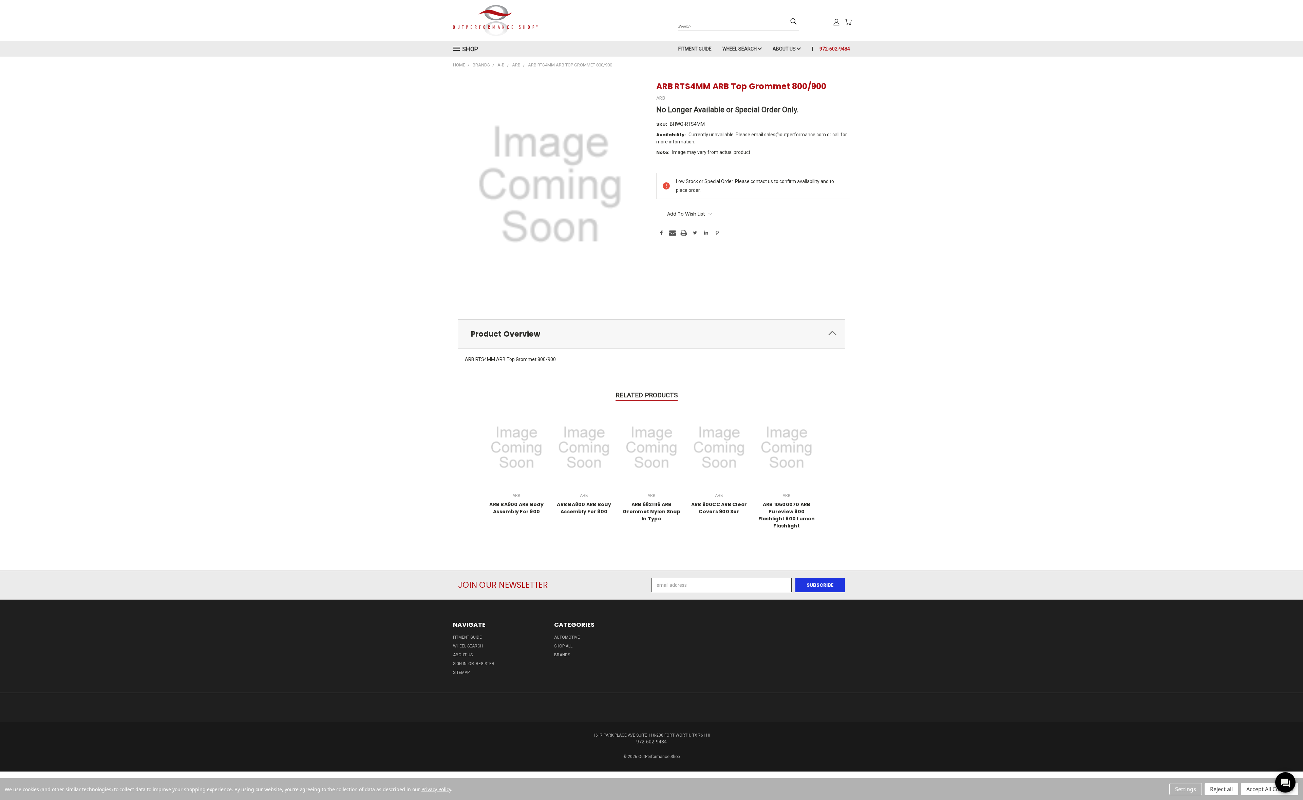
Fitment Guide (695, 49)
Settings (1185, 789)
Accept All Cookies (1269, 789)
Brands (562, 655)
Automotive (567, 637)
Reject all (1221, 789)
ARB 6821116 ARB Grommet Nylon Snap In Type (651, 511)
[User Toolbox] (836, 22)
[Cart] (848, 22)
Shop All (563, 646)
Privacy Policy (436, 789)
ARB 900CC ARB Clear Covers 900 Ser (719, 508)
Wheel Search (740, 49)
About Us (785, 49)
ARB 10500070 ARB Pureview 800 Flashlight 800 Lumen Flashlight (786, 515)
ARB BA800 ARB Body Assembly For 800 (584, 508)
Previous (1285, 779)
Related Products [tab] (647, 395)
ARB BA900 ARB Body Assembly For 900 (516, 508)
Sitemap (461, 672)
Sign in (460, 663)
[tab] (651, 334)
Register (485, 663)
